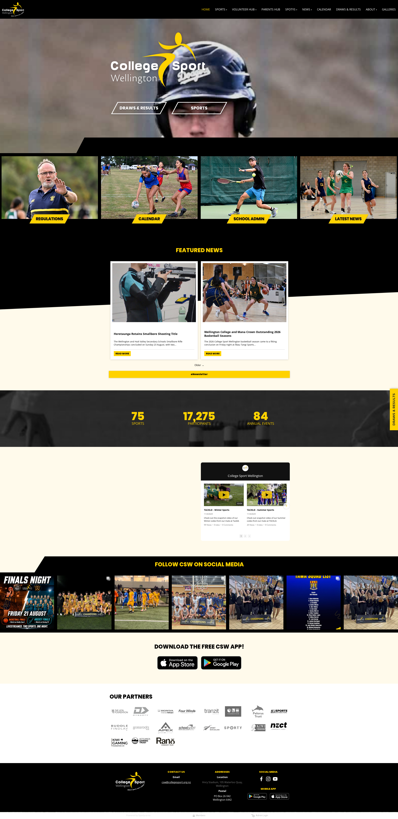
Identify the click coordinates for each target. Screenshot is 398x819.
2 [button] (245, 536)
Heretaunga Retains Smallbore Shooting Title (146, 334)
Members (200, 815)
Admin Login (261, 815)
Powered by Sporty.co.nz (138, 815)
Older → (199, 365)
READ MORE (122, 353)
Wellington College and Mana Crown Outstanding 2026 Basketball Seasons (242, 334)
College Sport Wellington (245, 476)
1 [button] (241, 536)
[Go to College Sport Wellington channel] (245, 468)
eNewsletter (199, 374)
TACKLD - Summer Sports (260, 510)
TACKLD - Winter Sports (216, 510)
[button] (204, 505)
